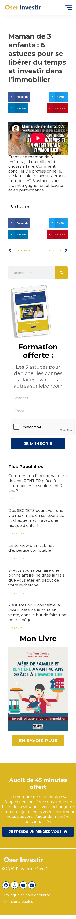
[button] (19, 97)
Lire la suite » (16, 498)
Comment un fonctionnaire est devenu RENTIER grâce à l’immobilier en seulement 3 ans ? (37, 483)
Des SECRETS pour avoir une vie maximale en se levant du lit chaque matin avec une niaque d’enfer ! (36, 518)
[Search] (61, 272)
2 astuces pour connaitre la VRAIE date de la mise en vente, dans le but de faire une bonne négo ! (37, 612)
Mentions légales (18, 902)
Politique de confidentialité (27, 895)
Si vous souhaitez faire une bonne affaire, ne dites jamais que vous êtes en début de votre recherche (36, 577)
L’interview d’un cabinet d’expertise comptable (31, 548)
